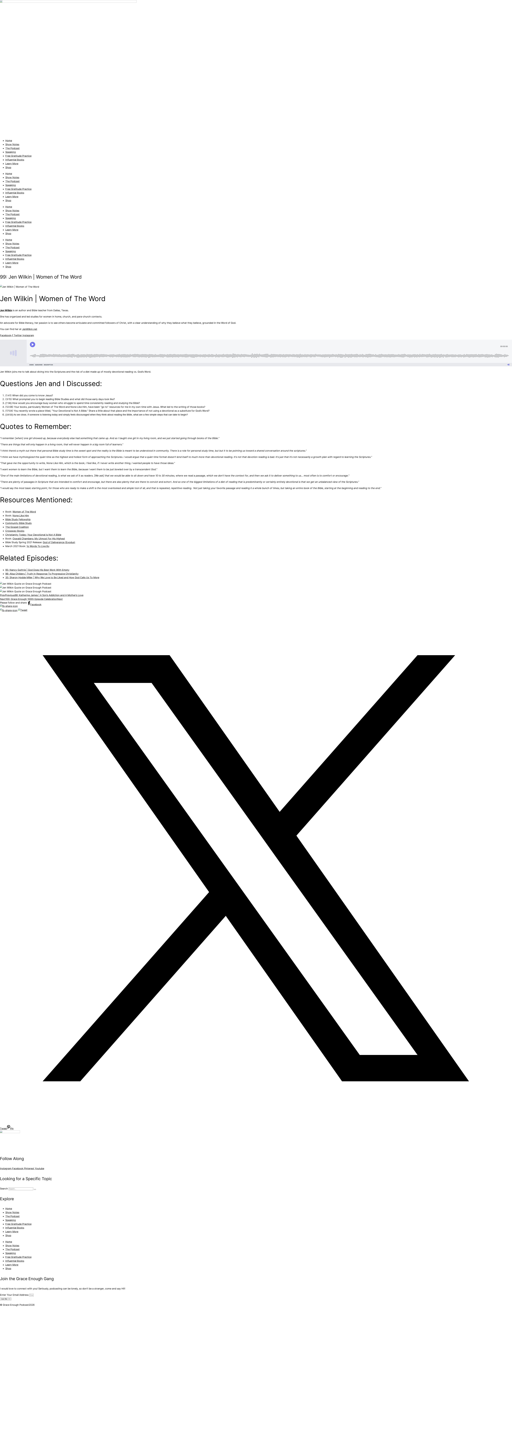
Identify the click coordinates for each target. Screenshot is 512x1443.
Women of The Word (24, 511)
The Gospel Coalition (17, 527)
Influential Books (14, 159)
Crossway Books (14, 530)
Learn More (11, 163)
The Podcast (12, 148)
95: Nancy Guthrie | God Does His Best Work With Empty (37, 569)
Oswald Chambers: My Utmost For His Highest (39, 538)
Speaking (10, 152)
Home (8, 140)
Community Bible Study (18, 523)
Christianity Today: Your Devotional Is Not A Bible (33, 534)
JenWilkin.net (29, 329)
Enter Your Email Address (14, 1294)
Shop (8, 167)
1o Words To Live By (38, 546)
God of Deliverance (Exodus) (59, 542)
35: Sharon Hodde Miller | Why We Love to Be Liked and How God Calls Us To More (52, 577)
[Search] (35, 1189)
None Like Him (21, 515)
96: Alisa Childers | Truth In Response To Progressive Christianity (42, 573)
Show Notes (12, 144)
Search (4, 1188)
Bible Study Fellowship (18, 519)
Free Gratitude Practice (18, 155)
